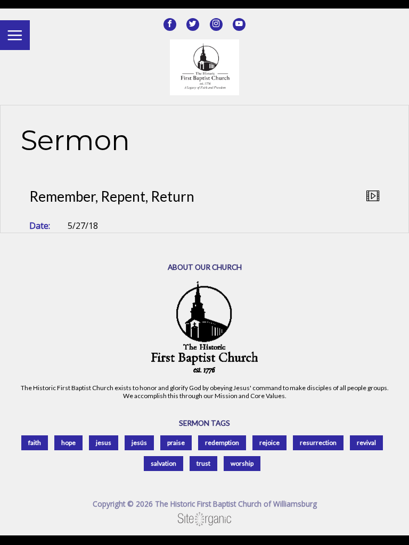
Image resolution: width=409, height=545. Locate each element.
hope (68, 443)
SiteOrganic (204, 519)
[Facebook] (169, 24)
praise (176, 443)
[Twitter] (192, 24)
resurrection (318, 443)
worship (242, 463)
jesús (139, 443)
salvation (163, 463)
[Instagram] (216, 24)
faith (34, 443)
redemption (222, 443)
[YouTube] (239, 24)
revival (366, 443)
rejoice (269, 443)
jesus (103, 443)
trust (203, 463)
